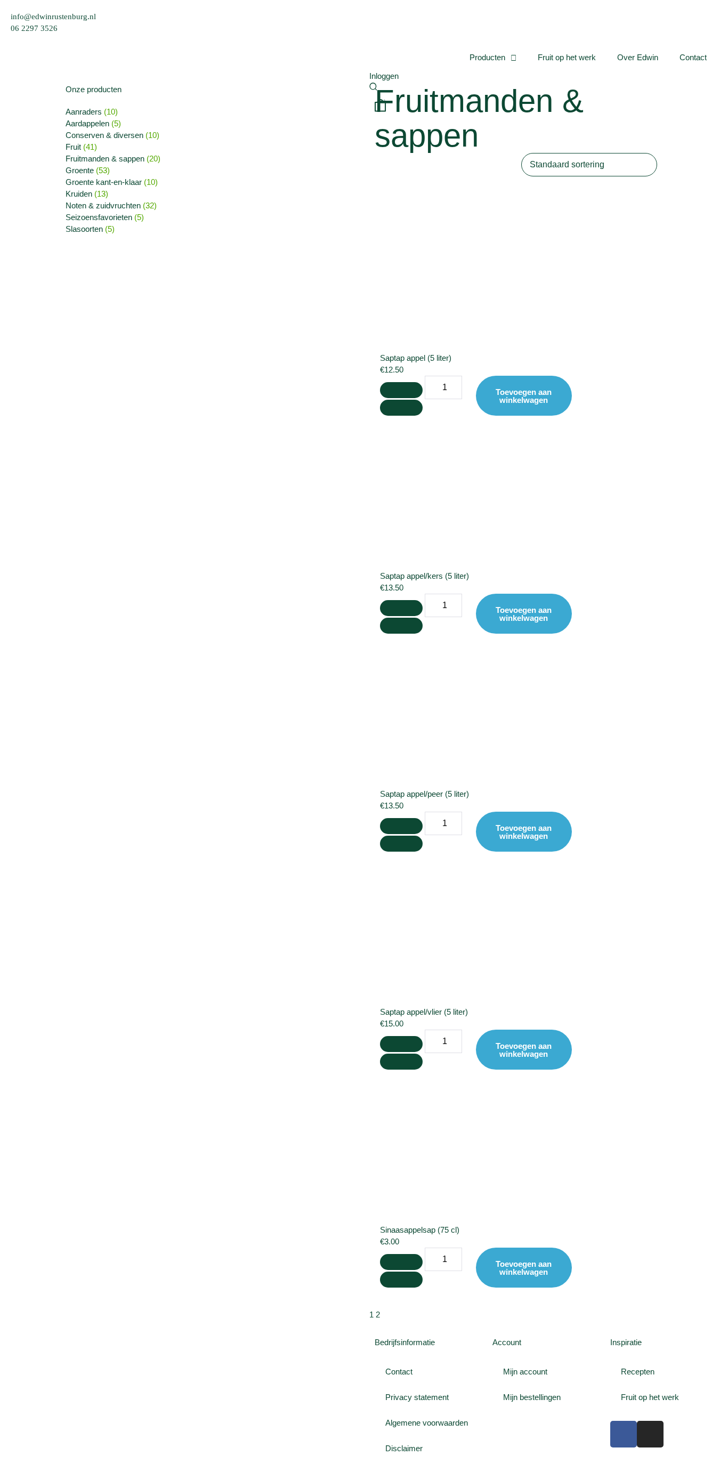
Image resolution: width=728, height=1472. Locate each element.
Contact (693, 57)
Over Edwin (637, 57)
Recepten (637, 1371)
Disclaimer (404, 1448)
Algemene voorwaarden (426, 1422)
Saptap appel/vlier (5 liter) (424, 1011)
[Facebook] (623, 1434)
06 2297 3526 (34, 28)
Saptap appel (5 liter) (415, 357)
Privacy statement (417, 1397)
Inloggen (384, 75)
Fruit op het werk (567, 57)
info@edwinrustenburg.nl (53, 16)
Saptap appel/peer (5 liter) (424, 793)
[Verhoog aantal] (401, 408)
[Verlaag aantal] (401, 390)
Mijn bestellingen (532, 1397)
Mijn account (525, 1371)
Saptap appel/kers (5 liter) (424, 575)
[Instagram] (650, 1434)
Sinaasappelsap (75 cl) (419, 1229)
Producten (487, 57)
